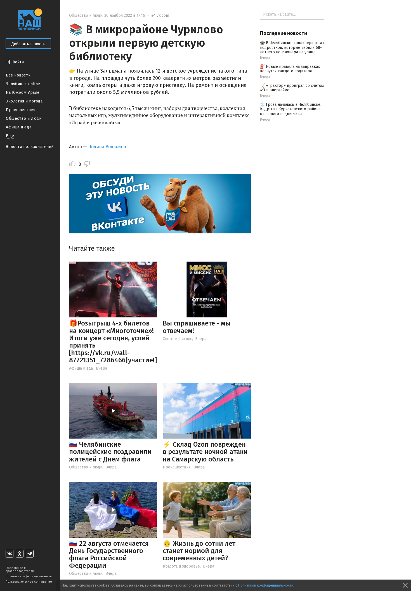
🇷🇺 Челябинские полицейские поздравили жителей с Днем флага (110, 452)
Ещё (10, 135)
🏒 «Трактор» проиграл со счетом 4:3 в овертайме (292, 88)
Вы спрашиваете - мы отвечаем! (196, 326)
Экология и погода (24, 101)
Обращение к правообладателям (20, 569)
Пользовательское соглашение (29, 581)
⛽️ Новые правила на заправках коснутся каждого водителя (290, 69)
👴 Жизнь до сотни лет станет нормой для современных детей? (199, 551)
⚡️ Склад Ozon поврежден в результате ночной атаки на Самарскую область (205, 452)
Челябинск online (23, 84)
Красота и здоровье (181, 566)
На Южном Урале (23, 92)
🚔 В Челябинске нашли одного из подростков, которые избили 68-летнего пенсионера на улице (292, 47)
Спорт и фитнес (177, 338)
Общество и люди (23, 118)
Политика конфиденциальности (29, 576)
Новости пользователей (30, 146)
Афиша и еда (18, 127)
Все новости (18, 75)
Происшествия (21, 109)
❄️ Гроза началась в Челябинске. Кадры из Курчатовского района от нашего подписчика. (290, 109)
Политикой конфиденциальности (265, 585)
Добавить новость (28, 44)
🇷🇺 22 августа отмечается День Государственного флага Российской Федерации (109, 555)
